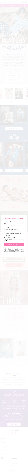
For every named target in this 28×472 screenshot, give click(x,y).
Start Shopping (14, 244)
